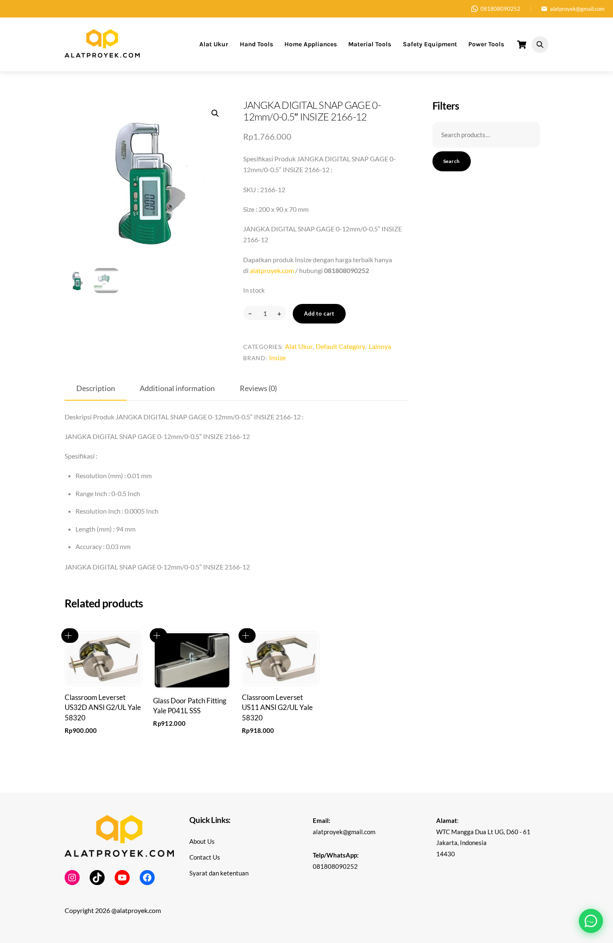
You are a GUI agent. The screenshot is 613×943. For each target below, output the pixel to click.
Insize (277, 357)
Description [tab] (95, 388)
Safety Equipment (430, 44)
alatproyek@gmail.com (577, 8)
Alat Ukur (213, 44)
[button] (215, 113)
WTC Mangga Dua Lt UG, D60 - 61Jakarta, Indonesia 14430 (483, 843)
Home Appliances (310, 44)
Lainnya (380, 346)
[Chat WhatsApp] (591, 921)
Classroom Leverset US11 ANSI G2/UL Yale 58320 (277, 707)
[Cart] (521, 44)
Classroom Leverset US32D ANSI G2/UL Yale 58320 (103, 707)
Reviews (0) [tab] (258, 388)
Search (451, 161)
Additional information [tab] (177, 388)
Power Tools (486, 44)
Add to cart (319, 313)
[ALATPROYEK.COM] (102, 54)
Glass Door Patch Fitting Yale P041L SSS (189, 705)
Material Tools (369, 44)
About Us (202, 841)
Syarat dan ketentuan (219, 873)
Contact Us (204, 857)
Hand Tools (256, 44)
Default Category (340, 346)
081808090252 (500, 8)
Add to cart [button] (69, 635)
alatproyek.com (272, 270)
